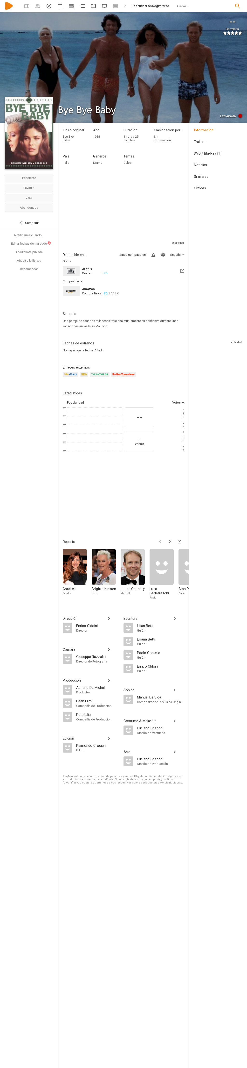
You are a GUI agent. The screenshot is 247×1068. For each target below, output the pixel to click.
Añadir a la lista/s (29, 260)
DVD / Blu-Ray (207, 153)
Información (203, 130)
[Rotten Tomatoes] (124, 377)
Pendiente (29, 178)
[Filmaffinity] (71, 377)
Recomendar (29, 269)
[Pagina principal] (9, 9)
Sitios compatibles (132, 254)
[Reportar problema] (153, 255)
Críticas (200, 188)
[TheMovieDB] (100, 377)
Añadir (98, 350)
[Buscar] (237, 6)
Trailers (200, 142)
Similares (201, 176)
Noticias (200, 165)
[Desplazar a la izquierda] (160, 542)
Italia (66, 162)
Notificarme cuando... (29, 235)
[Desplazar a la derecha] (170, 542)
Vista (29, 197)
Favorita (28, 188)
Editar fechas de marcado (31, 243)
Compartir (31, 223)
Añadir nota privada (29, 252)
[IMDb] (85, 377)
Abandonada (29, 207)
